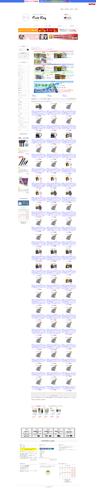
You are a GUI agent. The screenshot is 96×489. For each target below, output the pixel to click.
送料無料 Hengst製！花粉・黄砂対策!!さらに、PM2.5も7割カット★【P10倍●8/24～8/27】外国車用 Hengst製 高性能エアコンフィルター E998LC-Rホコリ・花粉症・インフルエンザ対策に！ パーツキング (69, 272)
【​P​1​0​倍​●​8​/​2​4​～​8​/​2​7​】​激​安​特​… (34, 414)
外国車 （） (49, 95)
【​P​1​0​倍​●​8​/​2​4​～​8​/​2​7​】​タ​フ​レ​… (52, 414)
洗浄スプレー (64, 95)
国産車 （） (34, 95)
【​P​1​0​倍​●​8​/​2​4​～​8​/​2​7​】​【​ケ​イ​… (40, 414)
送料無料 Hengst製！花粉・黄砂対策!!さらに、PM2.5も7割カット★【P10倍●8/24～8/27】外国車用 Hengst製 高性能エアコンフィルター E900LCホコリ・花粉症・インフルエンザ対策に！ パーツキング (39, 287)
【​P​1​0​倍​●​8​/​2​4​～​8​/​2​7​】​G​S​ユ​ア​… (46, 414)
